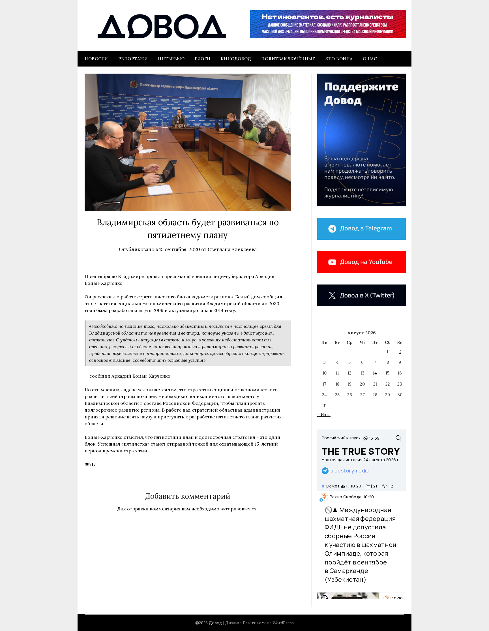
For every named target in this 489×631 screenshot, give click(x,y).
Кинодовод (236, 58)
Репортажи (133, 58)
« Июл (324, 414)
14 (375, 373)
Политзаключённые (288, 58)
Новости (96, 58)
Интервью (171, 58)
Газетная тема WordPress (268, 622)
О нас (370, 58)
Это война (339, 58)
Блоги (203, 58)
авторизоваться (238, 509)
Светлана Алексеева (232, 249)
